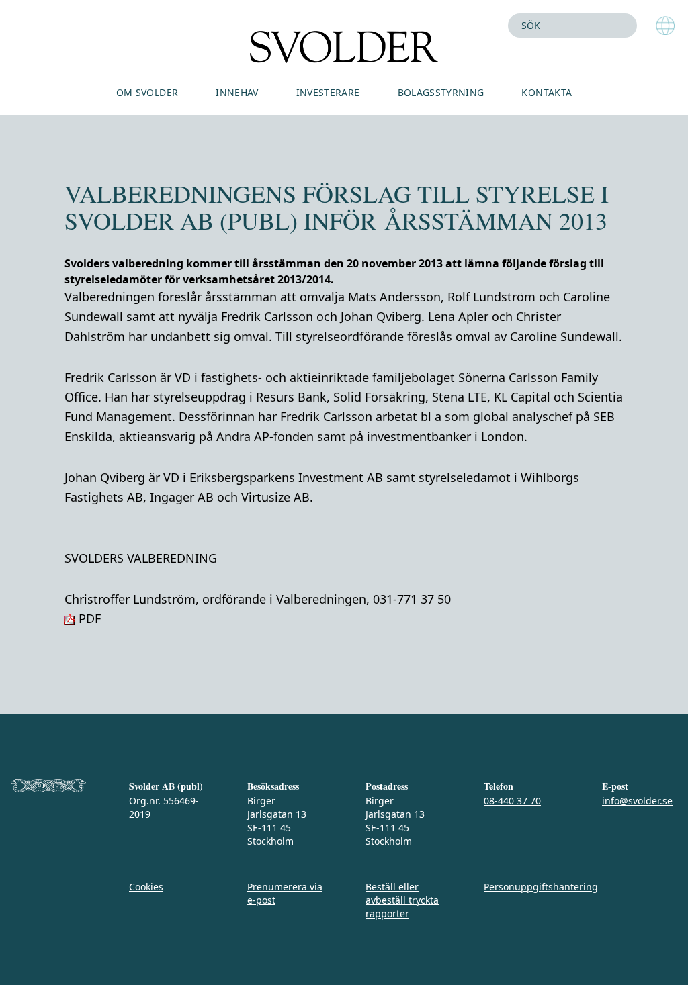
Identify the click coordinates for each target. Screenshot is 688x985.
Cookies (146, 886)
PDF (88, 618)
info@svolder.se (637, 800)
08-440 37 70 (512, 800)
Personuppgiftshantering (541, 886)
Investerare (328, 92)
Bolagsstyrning (441, 92)
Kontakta (546, 92)
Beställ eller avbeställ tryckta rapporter (402, 900)
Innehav (237, 92)
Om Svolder (147, 92)
